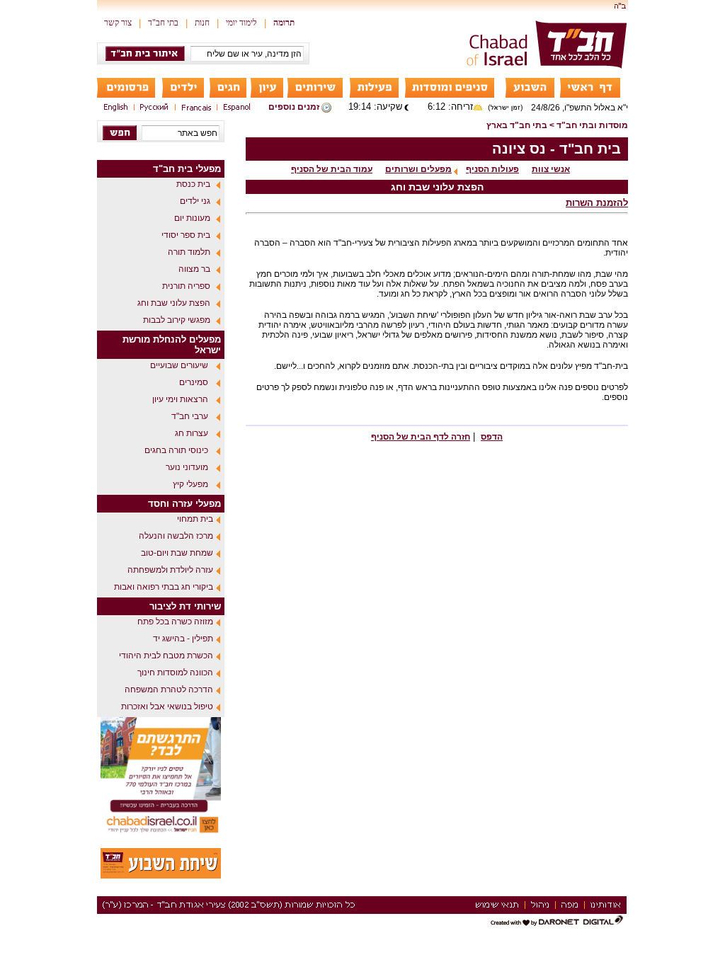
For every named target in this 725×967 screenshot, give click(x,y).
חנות (202, 23)
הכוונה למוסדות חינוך (175, 672)
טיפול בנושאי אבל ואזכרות (167, 706)
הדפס (492, 437)
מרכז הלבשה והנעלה (176, 536)
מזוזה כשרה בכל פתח (175, 621)
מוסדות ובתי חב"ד (592, 125)
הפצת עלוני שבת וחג (173, 303)
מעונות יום (192, 218)
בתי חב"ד (163, 23)
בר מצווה (194, 269)
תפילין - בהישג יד (183, 638)
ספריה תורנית (186, 286)
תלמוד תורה (189, 252)
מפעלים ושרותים (418, 169)
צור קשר (118, 23)
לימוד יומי (241, 23)
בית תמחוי (195, 519)
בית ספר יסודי (185, 235)
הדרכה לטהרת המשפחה (169, 689)
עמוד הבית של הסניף (331, 169)
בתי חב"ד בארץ (516, 125)
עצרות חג (191, 433)
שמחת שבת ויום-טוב (177, 553)
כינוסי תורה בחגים (176, 450)
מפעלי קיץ (190, 484)
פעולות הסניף (492, 169)
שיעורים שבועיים (179, 365)
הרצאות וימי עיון (180, 399)
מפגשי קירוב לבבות (176, 320)
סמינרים (193, 382)
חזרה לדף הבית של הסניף (420, 437)
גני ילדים (195, 201)
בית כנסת (193, 184)
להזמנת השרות (597, 203)
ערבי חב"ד (189, 416)
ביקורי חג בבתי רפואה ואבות (163, 587)
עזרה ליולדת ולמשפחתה (170, 570)
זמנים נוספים (293, 107)
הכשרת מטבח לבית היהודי (166, 655)
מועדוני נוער (187, 467)
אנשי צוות (551, 169)
